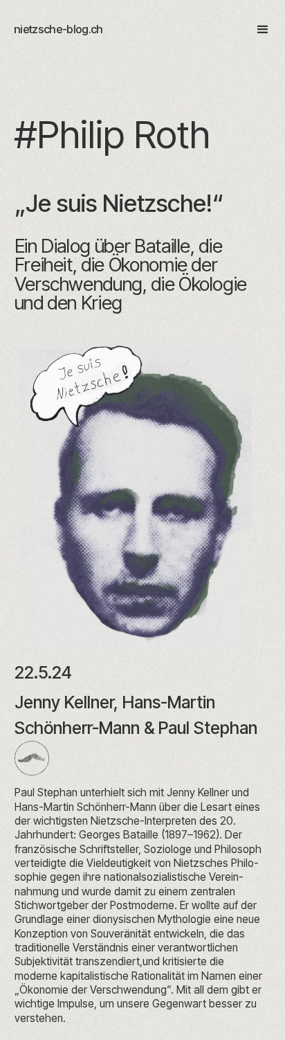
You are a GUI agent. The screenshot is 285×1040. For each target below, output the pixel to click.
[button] (256, 30)
